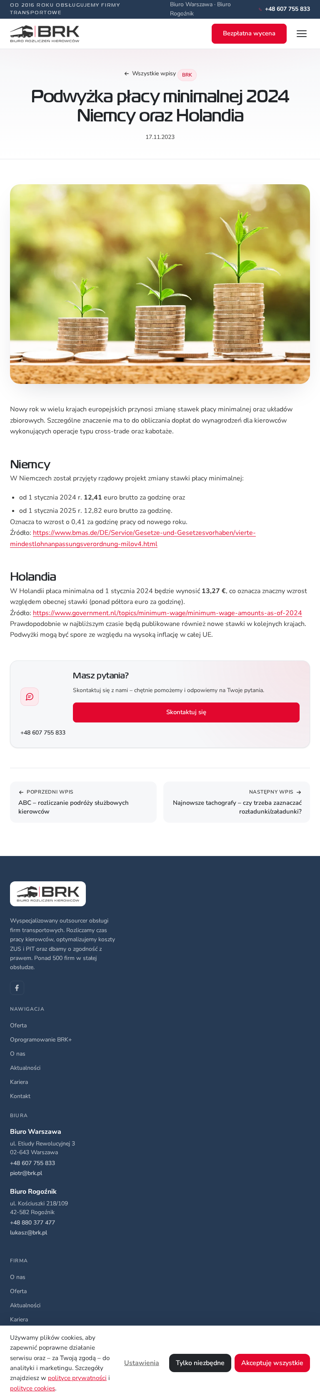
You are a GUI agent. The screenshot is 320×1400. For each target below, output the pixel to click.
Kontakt (20, 1096)
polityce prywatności (77, 1378)
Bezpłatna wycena (249, 33)
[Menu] (301, 33)
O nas (17, 1054)
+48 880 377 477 (32, 1223)
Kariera (19, 1082)
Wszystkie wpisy (154, 73)
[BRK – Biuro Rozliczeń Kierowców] (44, 34)
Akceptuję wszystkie (272, 1363)
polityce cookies (32, 1388)
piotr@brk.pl (26, 1173)
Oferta (18, 1025)
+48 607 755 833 (42, 733)
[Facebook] (17, 988)
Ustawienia (141, 1363)
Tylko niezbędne (200, 1363)
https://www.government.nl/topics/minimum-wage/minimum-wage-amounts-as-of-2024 (167, 613)
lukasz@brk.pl (28, 1233)
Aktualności (25, 1068)
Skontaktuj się (186, 712)
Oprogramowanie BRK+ (41, 1040)
